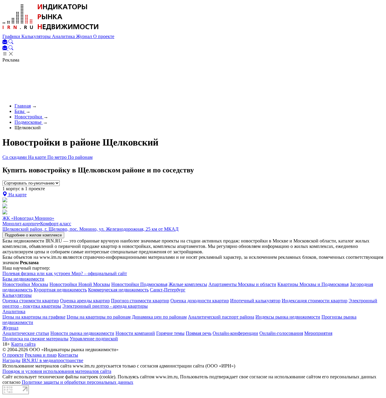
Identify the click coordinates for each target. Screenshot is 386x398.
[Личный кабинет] (5, 42)
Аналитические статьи (25, 333)
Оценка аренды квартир (85, 300)
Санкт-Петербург (167, 289)
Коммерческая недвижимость (118, 289)
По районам (80, 157)
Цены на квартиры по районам (99, 316)
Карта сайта (23, 344)
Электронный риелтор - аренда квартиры (105, 306)
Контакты (68, 355)
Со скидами (15, 157)
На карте (37, 157)
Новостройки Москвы (25, 284)
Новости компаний (135, 333)
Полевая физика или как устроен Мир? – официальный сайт (64, 273)
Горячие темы (170, 333)
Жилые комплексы (188, 284)
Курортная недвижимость (60, 289)
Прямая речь (198, 333)
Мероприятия (318, 333)
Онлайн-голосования (281, 333)
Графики (11, 36)
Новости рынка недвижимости (82, 333)
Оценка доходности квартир (199, 300)
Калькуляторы (36, 36)
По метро (57, 157)
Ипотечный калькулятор (255, 300)
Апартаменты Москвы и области (242, 284)
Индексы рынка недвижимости (287, 316)
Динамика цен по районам (159, 316)
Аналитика (64, 36)
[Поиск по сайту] (10, 42)
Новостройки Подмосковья (139, 284)
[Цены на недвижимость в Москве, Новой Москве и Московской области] (50, 31)
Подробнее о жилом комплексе (33, 235)
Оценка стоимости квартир (30, 300)
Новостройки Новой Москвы (79, 284)
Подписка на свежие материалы (35, 338)
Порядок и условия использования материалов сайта (56, 371)
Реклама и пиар (41, 355)
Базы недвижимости (23, 278)
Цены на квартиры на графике (33, 316)
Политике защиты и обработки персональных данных (77, 382)
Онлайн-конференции (235, 333)
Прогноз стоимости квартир (140, 300)
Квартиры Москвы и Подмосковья (313, 284)
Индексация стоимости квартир (314, 300)
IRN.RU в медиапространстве (52, 360)
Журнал (84, 36)
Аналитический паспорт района (221, 316)
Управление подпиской (94, 338)
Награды (11, 360)
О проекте (103, 36)
